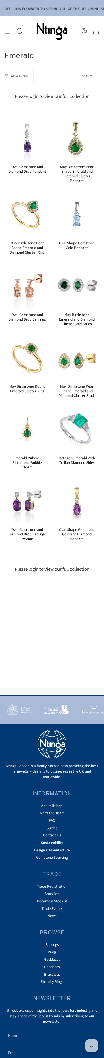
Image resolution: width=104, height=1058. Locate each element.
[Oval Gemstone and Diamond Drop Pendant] (27, 138)
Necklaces (52, 959)
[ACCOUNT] (83, 31)
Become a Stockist (52, 901)
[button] (19, 31)
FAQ (52, 820)
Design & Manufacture (52, 850)
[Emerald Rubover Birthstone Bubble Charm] (27, 429)
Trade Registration (52, 886)
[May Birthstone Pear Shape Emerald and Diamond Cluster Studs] (76, 358)
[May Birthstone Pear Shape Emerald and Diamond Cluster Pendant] (76, 138)
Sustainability (52, 842)
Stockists (52, 894)
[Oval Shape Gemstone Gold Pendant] (76, 214)
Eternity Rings (52, 981)
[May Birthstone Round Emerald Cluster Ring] (27, 358)
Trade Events (52, 908)
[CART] (95, 31)
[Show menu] (7, 31)
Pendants (52, 967)
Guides (52, 828)
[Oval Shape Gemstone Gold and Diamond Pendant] (76, 501)
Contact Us (52, 835)
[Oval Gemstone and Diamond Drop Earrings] (27, 286)
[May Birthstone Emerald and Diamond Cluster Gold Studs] (76, 286)
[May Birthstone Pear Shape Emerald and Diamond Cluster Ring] (27, 214)
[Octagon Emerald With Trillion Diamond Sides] (76, 429)
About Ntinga (52, 805)
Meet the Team (52, 813)
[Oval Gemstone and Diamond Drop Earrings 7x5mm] (27, 501)
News (52, 915)
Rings (52, 952)
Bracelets (52, 974)
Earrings (52, 944)
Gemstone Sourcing (52, 857)
